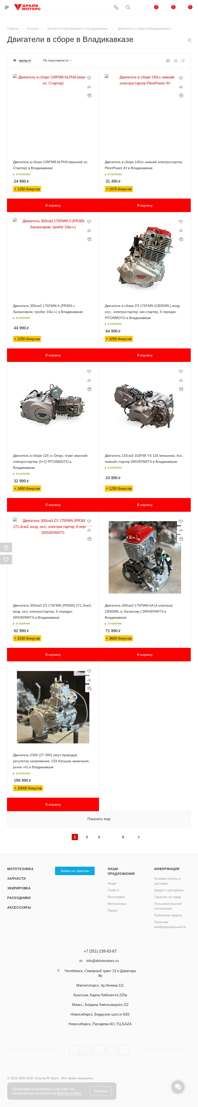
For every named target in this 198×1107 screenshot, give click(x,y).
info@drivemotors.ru (102, 961)
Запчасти (16, 878)
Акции (112, 883)
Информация (166, 869)
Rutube (99, 1050)
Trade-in (113, 890)
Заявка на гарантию (74, 871)
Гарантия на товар (167, 897)
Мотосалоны (117, 904)
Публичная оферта (168, 915)
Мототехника (20, 869)
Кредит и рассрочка (168, 890)
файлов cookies (69, 1093)
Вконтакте (74, 1050)
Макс (124, 1050)
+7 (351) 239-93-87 (100, 951)
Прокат (113, 910)
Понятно (101, 1091)
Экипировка (19, 888)
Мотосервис (116, 897)
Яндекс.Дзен (111, 1050)
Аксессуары (19, 907)
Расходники (19, 898)
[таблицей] (183, 61)
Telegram (87, 1050)
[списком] (175, 61)
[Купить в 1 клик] (89, 95)
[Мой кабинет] (139, 8)
